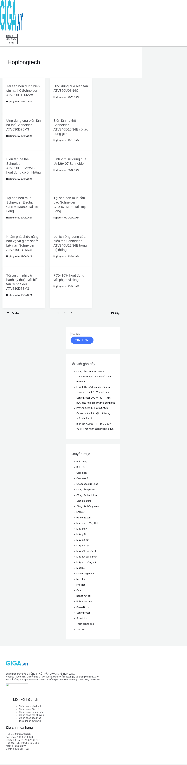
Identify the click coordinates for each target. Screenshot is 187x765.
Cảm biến (81, 472)
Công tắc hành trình (87, 495)
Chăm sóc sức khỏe (87, 483)
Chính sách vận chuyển (31, 714)
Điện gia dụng (83, 500)
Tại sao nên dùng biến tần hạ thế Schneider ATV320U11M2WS (23, 90)
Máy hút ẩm (82, 539)
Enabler (80, 511)
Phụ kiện (80, 584)
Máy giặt (81, 534)
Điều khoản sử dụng (30, 720)
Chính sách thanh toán (31, 712)
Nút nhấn (81, 579)
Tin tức (10, 42)
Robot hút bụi (83, 595)
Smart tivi (81, 618)
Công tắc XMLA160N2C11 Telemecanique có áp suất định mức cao (93, 376)
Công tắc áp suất (85, 489)
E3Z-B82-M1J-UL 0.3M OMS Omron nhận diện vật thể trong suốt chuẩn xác (93, 413)
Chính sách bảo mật (30, 717)
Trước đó (11, 313)
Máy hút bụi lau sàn (86, 556)
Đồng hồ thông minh (87, 506)
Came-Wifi (82, 478)
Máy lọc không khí (86, 562)
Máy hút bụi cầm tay (87, 551)
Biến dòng (81, 461)
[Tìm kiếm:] (89, 334)
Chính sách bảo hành (30, 706)
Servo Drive (82, 607)
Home (9, 35)
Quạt (79, 590)
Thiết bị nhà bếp (85, 623)
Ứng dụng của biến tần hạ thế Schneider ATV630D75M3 (23, 125)
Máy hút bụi (82, 545)
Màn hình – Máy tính (87, 523)
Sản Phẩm (11, 39)
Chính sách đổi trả (29, 709)
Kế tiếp (117, 313)
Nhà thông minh (85, 573)
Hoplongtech (12, 101)
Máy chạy (81, 528)
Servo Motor (83, 612)
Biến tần (80, 467)
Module (80, 567)
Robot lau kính (84, 601)
